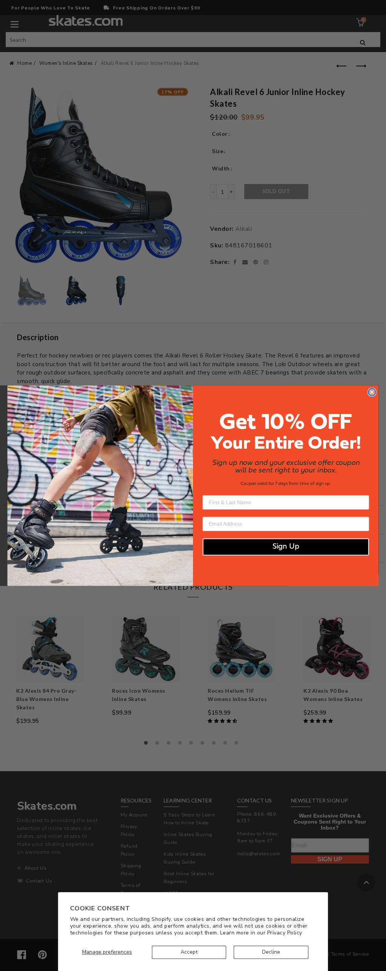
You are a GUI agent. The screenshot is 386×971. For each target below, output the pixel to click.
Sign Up (286, 547)
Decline (271, 952)
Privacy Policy (284, 932)
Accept (189, 952)
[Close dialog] (372, 392)
